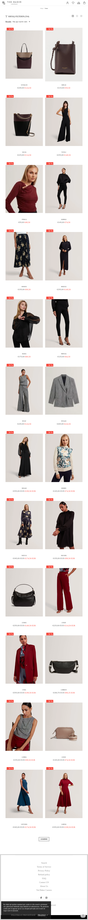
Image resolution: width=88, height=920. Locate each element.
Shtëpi (41, 8)
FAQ (44, 878)
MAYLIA (24, 555)
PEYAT (24, 421)
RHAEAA (63, 286)
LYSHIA (24, 622)
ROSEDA (24, 286)
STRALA (24, 219)
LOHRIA (24, 757)
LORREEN (64, 690)
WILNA (24, 152)
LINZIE (64, 757)
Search (44, 863)
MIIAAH (24, 488)
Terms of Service (44, 867)
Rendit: (9, 22)
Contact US (44, 882)
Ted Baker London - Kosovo (14, 2)
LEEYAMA (24, 824)
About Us (44, 886)
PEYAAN (63, 421)
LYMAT (64, 622)
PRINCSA (63, 353)
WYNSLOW (24, 85)
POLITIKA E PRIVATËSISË (23, 915)
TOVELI (63, 152)
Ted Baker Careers (44, 890)
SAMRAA (63, 219)
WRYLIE (63, 85)
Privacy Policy (44, 871)
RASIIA (24, 353)
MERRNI (63, 488)
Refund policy (44, 874)
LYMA (24, 690)
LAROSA (63, 824)
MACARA (64, 555)
